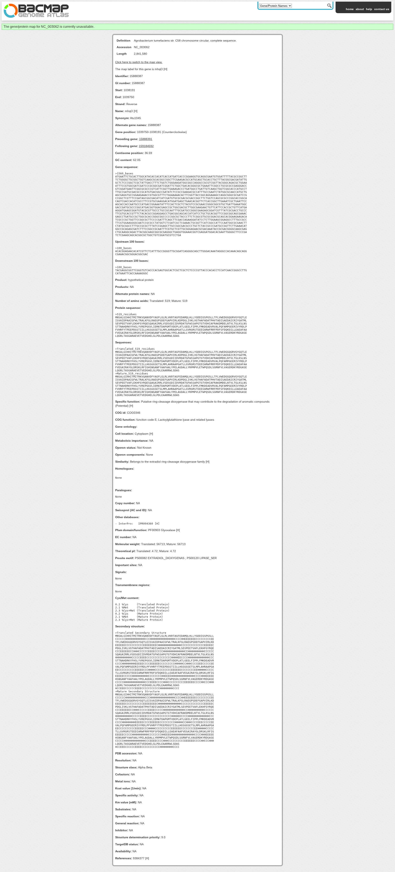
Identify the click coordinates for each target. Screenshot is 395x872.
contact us (381, 9)
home (350, 9)
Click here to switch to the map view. (138, 62)
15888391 (145, 139)
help (369, 9)
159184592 (146, 146)
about (360, 9)
